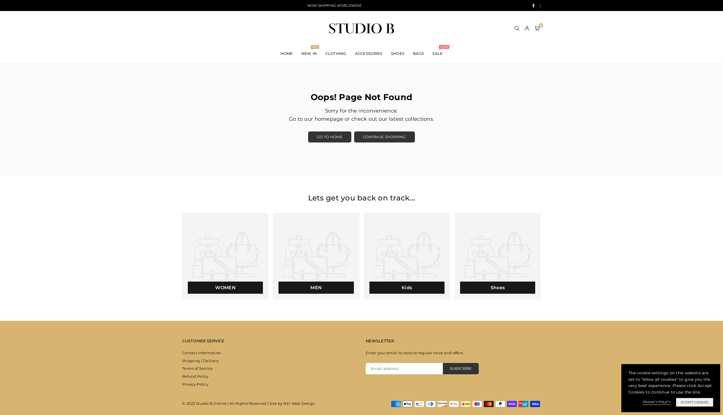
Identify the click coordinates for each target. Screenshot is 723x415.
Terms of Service (197, 368)
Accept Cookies (695, 402)
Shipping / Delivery (200, 360)
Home (286, 53)
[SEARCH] (517, 28)
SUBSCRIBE (461, 368)
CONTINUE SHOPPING (384, 137)
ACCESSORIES (368, 53)
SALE (439, 50)
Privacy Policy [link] (656, 402)
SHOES (397, 53)
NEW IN (309, 50)
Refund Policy (195, 376)
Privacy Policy (195, 384)
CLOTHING (335, 53)
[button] (537, 28)
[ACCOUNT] (527, 28)
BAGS (418, 53)
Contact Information (201, 353)
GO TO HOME (330, 137)
